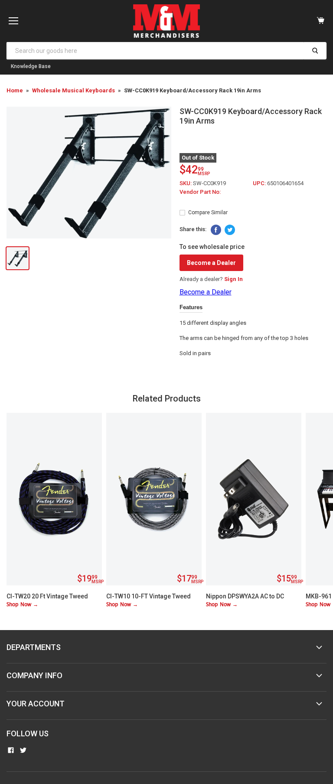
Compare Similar (208, 212)
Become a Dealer (211, 262)
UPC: (260, 183)
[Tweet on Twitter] (230, 230)
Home (15, 90)
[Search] (315, 50)
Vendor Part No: (200, 192)
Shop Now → (22, 604)
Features (191, 307)
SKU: (186, 183)
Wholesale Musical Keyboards (73, 90)
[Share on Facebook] (216, 230)
